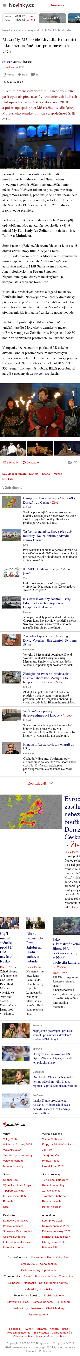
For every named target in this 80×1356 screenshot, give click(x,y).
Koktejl (27, 687)
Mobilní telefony (54, 1295)
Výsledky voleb (12, 1149)
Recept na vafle (51, 1201)
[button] (40, 147)
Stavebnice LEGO (18, 1301)
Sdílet (25, 74)
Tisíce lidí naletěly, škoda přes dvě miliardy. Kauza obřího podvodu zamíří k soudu (47, 535)
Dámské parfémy (42, 1301)
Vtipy (26, 578)
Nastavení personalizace (51, 1336)
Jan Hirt (47, 1149)
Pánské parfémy (39, 1314)
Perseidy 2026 (28, 1263)
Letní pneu (63, 1301)
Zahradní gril (33, 1289)
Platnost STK (50, 1247)
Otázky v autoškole (53, 1242)
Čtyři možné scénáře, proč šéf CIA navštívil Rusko (7, 947)
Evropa (27, 612)
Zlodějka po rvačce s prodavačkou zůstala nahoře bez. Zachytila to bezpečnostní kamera (47, 677)
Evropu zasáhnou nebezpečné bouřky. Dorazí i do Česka (49, 500)
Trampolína (66, 1276)
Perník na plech (51, 1206)
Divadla (33, 473)
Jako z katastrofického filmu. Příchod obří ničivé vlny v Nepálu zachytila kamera (66, 951)
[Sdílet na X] (76, 462)
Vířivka (48, 1289)
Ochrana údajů (61, 1332)
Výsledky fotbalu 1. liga (17, 1185)
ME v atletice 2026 (14, 1195)
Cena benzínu (48, 1263)
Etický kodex (41, 1332)
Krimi (26, 545)
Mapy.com (37, 1257)
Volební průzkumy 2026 (17, 1144)
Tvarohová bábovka (54, 1195)
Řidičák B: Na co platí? (56, 1236)
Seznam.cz (57, 5)
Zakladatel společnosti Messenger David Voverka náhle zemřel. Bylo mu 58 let (50, 640)
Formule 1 (9, 1201)
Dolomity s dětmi (13, 1247)
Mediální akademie (18, 1332)
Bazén (27, 1276)
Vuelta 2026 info (52, 1139)
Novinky (7, 61)
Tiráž (65, 1328)
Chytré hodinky (55, 1308)
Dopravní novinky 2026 (56, 1231)
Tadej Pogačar (51, 1155)
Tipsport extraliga (13, 1190)
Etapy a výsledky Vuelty (56, 1144)
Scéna (46, 473)
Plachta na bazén (45, 1276)
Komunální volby (13, 1166)
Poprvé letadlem (13, 1225)
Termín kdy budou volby (17, 1155)
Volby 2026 (10, 1139)
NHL (6, 1206)
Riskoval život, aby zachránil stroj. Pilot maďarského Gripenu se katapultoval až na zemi (47, 602)
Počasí (27, 507)
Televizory (37, 1308)
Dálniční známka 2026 (56, 1225)
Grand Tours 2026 (53, 1166)
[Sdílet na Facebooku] (70, 462)
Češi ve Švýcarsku (14, 1236)
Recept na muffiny (53, 1185)
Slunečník (14, 1282)
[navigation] (5, 5)
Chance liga (10, 1179)
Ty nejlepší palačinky (55, 1179)
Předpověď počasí (58, 1257)
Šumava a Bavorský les (17, 1231)
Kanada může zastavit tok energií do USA (48, 746)
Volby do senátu (13, 1160)
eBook (10, 74)
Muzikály (7, 479)
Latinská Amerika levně (17, 1242)
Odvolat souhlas (23, 1336)
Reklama (41, 1328)
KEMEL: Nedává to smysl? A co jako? (46, 570)
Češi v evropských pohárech (38, 1270)
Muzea (58, 473)
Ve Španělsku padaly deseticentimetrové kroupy (41, 713)
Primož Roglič (50, 1160)
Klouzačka (29, 1282)
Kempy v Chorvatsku (16, 1220)
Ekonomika (29, 649)
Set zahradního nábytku (54, 1282)
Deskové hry (20, 1308)
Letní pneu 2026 (52, 1220)
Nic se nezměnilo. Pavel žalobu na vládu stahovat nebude (35, 947)
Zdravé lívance (51, 1190)
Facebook (15, 1328)
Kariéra (54, 1328)
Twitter (28, 1328)
